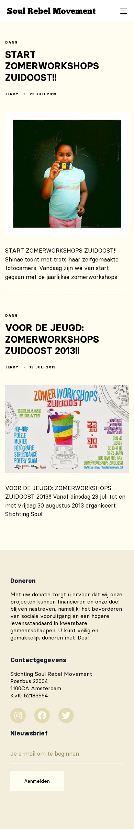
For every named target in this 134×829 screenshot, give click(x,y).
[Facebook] (42, 715)
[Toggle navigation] (107, 11)
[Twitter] (66, 715)
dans (11, 42)
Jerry (12, 94)
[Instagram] (18, 715)
